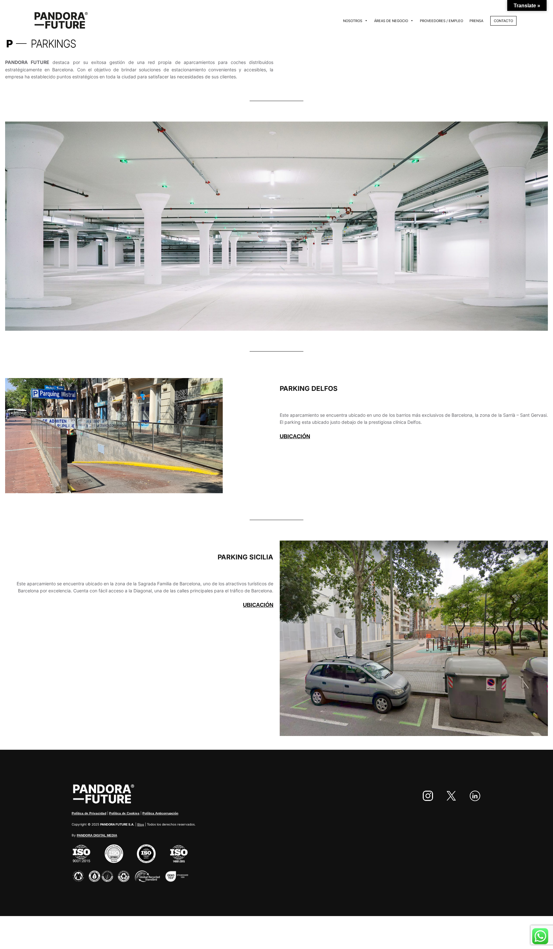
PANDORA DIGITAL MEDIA (97, 835)
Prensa (476, 21)
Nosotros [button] (352, 21)
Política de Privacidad (89, 813)
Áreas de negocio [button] (391, 21)
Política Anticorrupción (160, 813)
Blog (140, 824)
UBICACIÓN (295, 436)
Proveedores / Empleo (441, 21)
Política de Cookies (124, 813)
